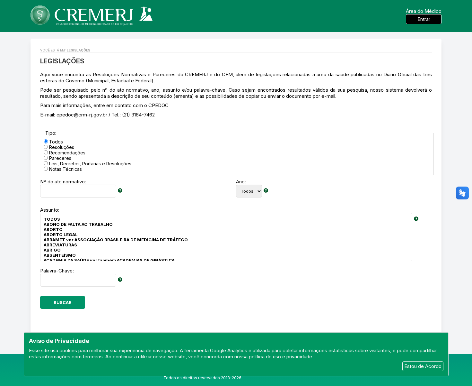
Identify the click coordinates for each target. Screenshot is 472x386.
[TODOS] (226, 219)
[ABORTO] (226, 229)
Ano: (241, 182)
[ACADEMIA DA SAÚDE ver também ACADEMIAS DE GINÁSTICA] (226, 260)
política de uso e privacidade (280, 357)
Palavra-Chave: (57, 271)
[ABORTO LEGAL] (226, 234)
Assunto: (49, 210)
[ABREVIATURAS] (226, 244)
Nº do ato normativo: (63, 182)
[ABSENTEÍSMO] (226, 255)
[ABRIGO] (226, 250)
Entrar (423, 19)
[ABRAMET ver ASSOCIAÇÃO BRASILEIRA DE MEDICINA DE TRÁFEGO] (226, 239)
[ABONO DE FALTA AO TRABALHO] (226, 224)
